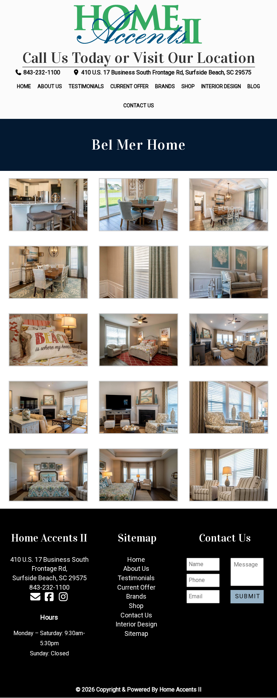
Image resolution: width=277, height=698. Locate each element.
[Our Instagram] (63, 598)
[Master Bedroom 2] (138, 474)
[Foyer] (228, 272)
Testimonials (86, 86)
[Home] (138, 25)
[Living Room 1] (228, 339)
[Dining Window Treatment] (138, 272)
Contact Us (138, 105)
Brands (165, 86)
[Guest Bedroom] (48, 339)
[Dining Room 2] (48, 272)
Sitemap (136, 633)
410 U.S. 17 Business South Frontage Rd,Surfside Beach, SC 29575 (49, 569)
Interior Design (221, 86)
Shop (188, 86)
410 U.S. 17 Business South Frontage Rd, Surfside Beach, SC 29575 (165, 72)
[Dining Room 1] (228, 204)
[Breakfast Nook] (138, 204)
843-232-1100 (41, 72)
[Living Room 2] (48, 407)
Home (24, 86)
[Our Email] (35, 598)
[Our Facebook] (49, 598)
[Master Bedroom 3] (228, 474)
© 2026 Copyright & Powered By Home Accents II (139, 689)
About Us (50, 86)
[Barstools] (48, 204)
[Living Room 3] (138, 407)
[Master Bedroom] (48, 474)
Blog (253, 86)
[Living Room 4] (228, 407)
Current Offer (129, 86)
